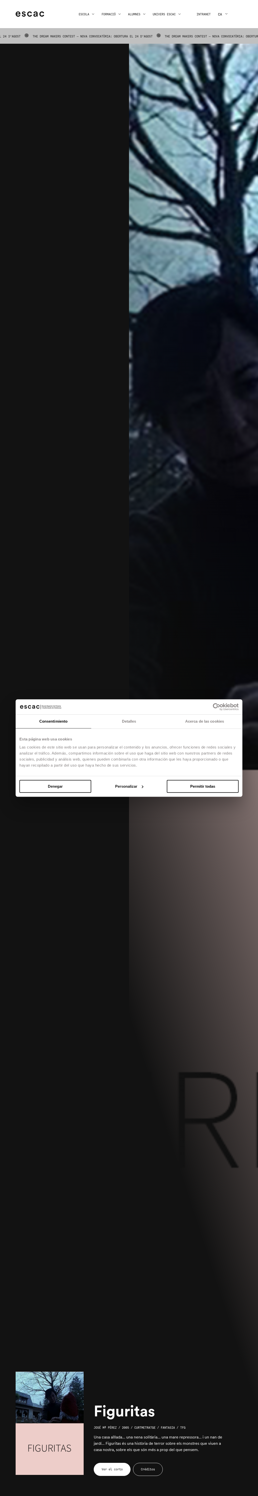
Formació (109, 14)
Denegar (55, 786)
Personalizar (126, 786)
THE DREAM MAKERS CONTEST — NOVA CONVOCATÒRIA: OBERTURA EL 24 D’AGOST (181, 36)
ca (220, 14)
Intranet (204, 14)
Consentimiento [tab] (53, 721)
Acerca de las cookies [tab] (204, 721)
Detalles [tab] (129, 721)
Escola (84, 14)
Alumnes (134, 14)
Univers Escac (164, 14)
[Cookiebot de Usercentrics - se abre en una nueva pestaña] (217, 707)
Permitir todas (202, 786)
